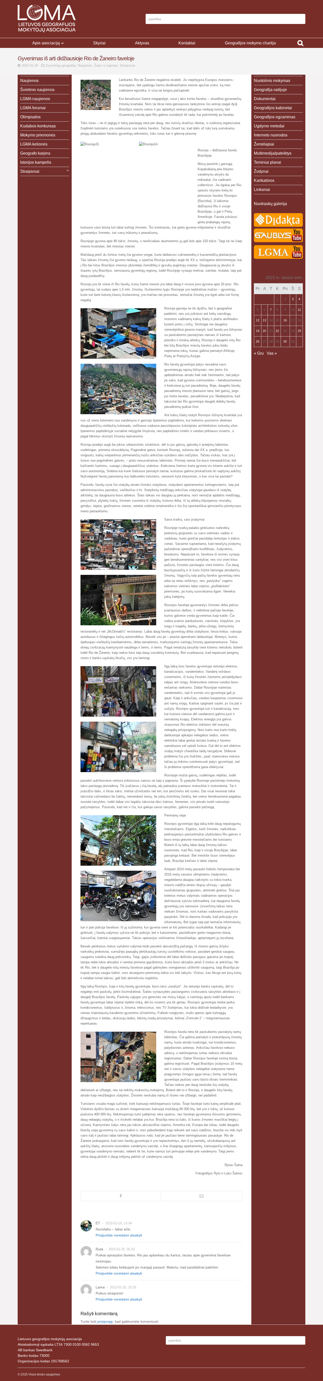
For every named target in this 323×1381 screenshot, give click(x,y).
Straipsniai (127, 65)
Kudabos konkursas (38, 126)
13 (264, 320)
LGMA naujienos (35, 99)
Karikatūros (264, 180)
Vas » (272, 353)
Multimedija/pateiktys (272, 153)
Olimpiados (30, 117)
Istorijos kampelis (35, 162)
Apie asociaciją (46, 43)
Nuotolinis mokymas (272, 80)
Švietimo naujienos (37, 90)
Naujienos (85, 65)
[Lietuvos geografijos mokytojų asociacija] (47, 19)
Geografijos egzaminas (274, 117)
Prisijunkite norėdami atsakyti (119, 1235)
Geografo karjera (35, 153)
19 (257, 331)
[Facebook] (121, 1196)
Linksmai (262, 189)
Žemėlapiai (264, 144)
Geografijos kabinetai (273, 108)
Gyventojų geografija (61, 65)
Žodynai (261, 171)
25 (299, 331)
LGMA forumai (33, 108)
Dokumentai (265, 99)
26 (257, 341)
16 (285, 320)
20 (264, 331)
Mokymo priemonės (37, 135)
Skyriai (99, 43)
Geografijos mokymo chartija (250, 43)
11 (299, 310)
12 (257, 320)
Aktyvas (142, 43)
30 (285, 341)
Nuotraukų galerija (270, 204)
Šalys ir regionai (106, 65)
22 (277, 331)
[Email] (202, 1196)
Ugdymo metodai (269, 126)
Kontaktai (186, 43)
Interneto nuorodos (270, 135)
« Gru (259, 353)
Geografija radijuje (270, 90)
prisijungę (105, 1321)
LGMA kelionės (33, 144)
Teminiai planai (267, 162)
